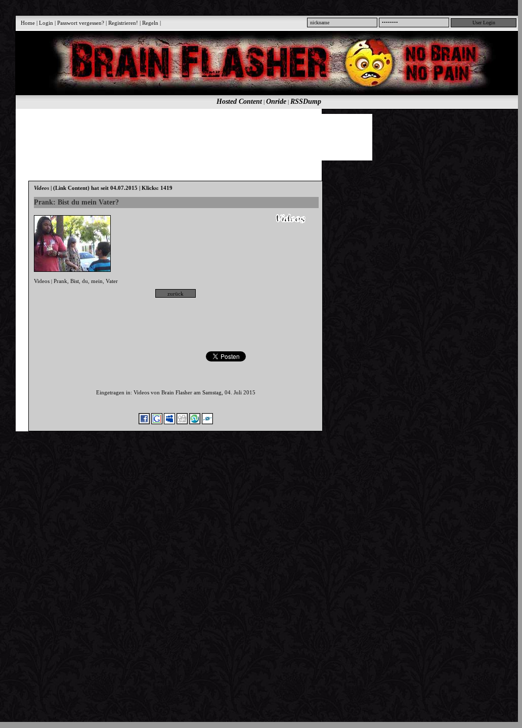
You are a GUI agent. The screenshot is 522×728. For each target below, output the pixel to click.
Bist (74, 281)
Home (28, 23)
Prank (60, 281)
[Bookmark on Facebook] (144, 422)
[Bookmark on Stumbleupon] (194, 422)
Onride (276, 101)
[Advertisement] (263, 136)
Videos (42, 281)
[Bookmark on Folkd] (207, 422)
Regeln (150, 23)
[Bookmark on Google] (156, 422)
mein (97, 281)
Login (46, 23)
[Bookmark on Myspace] (169, 422)
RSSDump (305, 101)
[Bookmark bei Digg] (182, 422)
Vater (112, 281)
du (85, 281)
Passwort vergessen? (80, 23)
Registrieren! (123, 23)
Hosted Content (239, 101)
